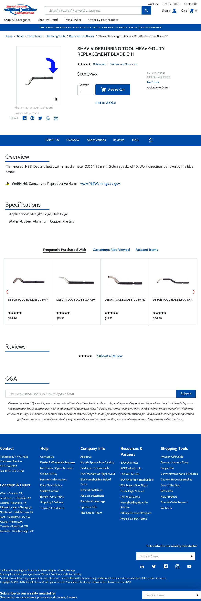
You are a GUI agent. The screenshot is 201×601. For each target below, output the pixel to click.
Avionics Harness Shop (175, 462)
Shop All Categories (17, 20)
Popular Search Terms (134, 518)
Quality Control (49, 491)
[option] (39, 75)
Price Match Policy (51, 485)
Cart (189, 10)
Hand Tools (35, 36)
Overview (72, 140)
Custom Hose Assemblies (176, 479)
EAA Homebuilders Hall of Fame (95, 482)
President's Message (92, 501)
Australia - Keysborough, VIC (17, 531)
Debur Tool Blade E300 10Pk (28, 299)
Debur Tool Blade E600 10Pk (173, 299)
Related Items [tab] (147, 250)
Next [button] (193, 292)
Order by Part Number (103, 20)
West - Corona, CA (11, 493)
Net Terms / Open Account (56, 468)
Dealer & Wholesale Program (57, 462)
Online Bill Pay (48, 474)
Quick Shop (28, 319)
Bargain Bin (167, 468)
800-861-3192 (8, 466)
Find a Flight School (132, 491)
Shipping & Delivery (52, 502)
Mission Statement (92, 495)
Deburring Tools (55, 36)
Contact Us (190, 4)
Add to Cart (115, 89)
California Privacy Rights (13, 570)
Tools (20, 36)
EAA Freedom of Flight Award (97, 474)
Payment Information (53, 479)
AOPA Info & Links (131, 468)
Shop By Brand (48, 20)
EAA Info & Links (130, 474)
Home (9, 36)
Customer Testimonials (94, 468)
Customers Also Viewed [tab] (111, 250)
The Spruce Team (91, 512)
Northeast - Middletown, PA (16, 512)
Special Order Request (174, 502)
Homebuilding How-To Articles (134, 505)
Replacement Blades (81, 36)
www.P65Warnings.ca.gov (100, 184)
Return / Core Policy (52, 496)
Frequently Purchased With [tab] (64, 250)
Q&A (135, 140)
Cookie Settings (66, 570)
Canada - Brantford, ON (14, 526)
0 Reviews (99, 64)
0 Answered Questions (124, 64)
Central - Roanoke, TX (13, 502)
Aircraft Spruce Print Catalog (97, 462)
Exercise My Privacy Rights (42, 570)
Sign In (166, 10)
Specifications (96, 140)
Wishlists (153, 4)
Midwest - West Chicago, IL (16, 507)
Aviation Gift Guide (172, 456)
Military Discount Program (136, 513)
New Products (169, 496)
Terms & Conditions (52, 508)
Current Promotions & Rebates (179, 474)
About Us (86, 456)
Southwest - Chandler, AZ (15, 498)
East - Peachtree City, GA (15, 517)
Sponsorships (89, 507)
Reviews (118, 140)
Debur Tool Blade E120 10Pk (75, 299)
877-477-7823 (171, 4)
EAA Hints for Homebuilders (137, 479)
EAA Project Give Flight (134, 485)
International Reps (91, 490)
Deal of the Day (170, 485)
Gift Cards (167, 491)
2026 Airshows (129, 462)
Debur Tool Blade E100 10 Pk (125, 299)
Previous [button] (7, 292)
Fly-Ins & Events (130, 497)
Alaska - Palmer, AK (11, 521)
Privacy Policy (74, 574)
